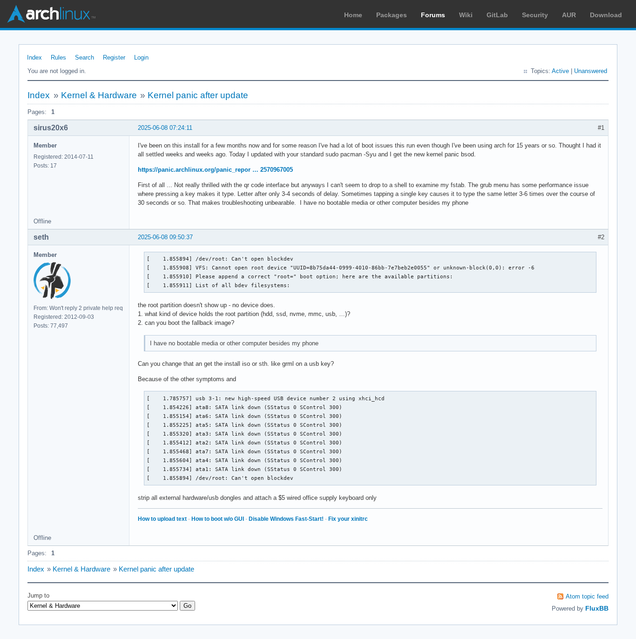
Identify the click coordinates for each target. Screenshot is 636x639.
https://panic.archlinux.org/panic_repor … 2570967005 (215, 169)
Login (141, 57)
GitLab (497, 15)
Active (560, 70)
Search (84, 57)
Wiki (466, 15)
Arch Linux (51, 14)
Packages (391, 15)
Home (353, 15)
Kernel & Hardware (99, 95)
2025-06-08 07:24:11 (165, 127)
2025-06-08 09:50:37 (165, 237)
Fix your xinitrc (348, 519)
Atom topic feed (587, 596)
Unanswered (590, 70)
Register (114, 57)
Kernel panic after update (198, 95)
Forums (433, 15)
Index (34, 57)
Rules (58, 57)
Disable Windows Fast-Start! (286, 519)
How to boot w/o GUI (217, 519)
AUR (569, 15)
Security (535, 15)
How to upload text (162, 519)
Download (606, 15)
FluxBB (597, 608)
